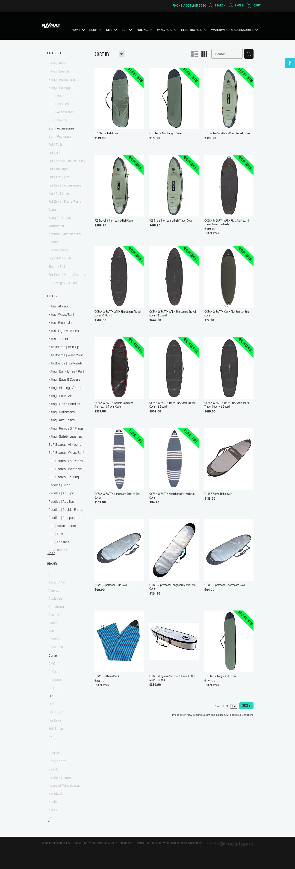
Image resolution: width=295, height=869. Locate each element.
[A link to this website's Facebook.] (290, 63)
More (51, 553)
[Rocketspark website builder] (230, 844)
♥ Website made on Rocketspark (183, 843)
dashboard (126, 843)
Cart (256, 5)
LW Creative (74, 843)
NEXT (246, 705)
